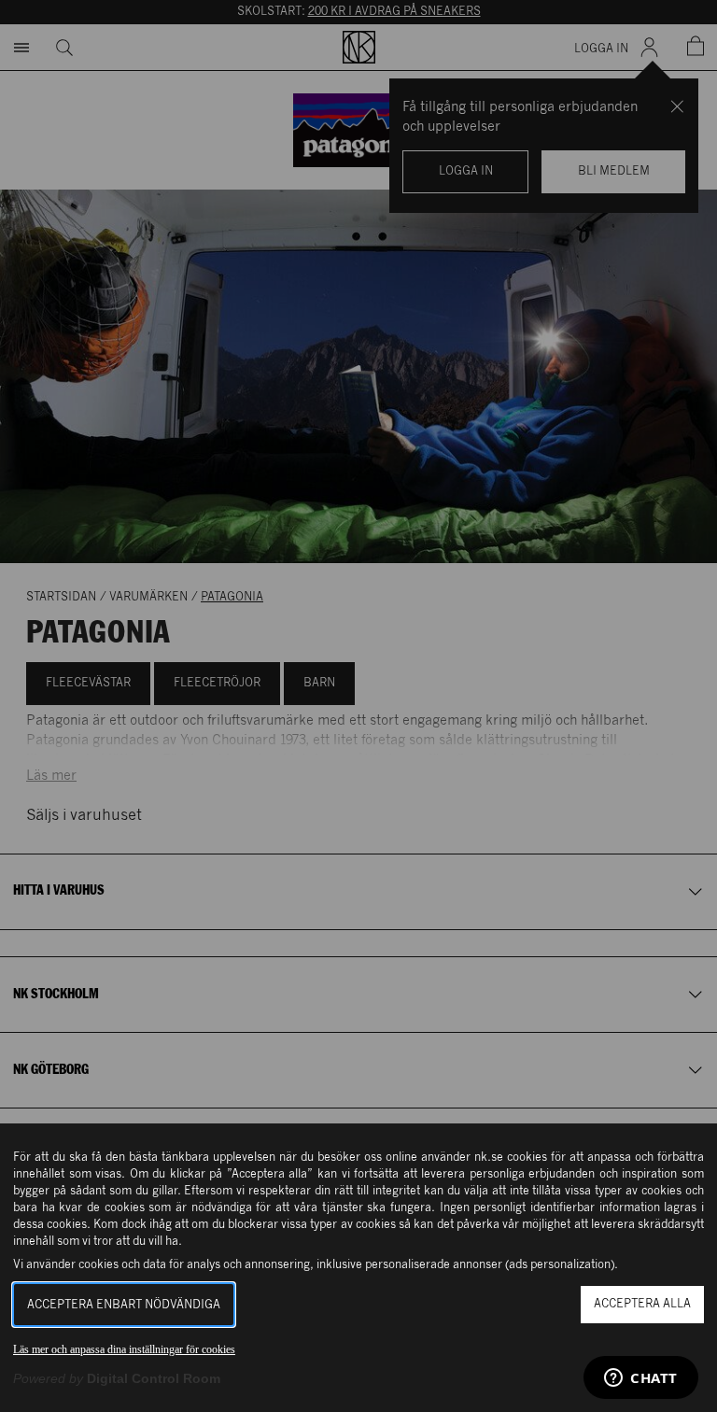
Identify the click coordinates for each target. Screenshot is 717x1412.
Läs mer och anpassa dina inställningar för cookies (124, 1349)
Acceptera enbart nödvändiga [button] (123, 1305)
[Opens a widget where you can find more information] (640, 1379)
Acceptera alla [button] (642, 1304)
